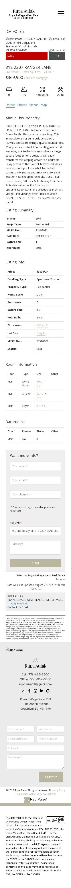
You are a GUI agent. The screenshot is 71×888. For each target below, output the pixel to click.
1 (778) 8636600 (17, 603)
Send (35, 563)
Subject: (15, 523)
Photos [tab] (22, 105)
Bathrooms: (15, 421)
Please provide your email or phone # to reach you (33, 508)
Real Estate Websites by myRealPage (36, 793)
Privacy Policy (57, 790)
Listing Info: (15, 262)
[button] (23, 691)
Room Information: (22, 364)
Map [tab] (44, 105)
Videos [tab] (33, 105)
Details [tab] (10, 105)
